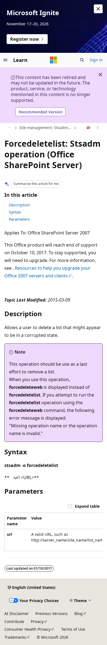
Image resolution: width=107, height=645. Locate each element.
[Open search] (82, 60)
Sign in (96, 59)
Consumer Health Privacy (27, 629)
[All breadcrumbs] (9, 128)
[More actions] (98, 128)
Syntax (15, 212)
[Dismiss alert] (98, 8)
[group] (53, 532)
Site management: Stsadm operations (45, 127)
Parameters (19, 219)
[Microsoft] (53, 60)
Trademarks (15, 637)
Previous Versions (51, 613)
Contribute (14, 621)
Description (19, 204)
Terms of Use (73, 629)
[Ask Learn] (88, 128)
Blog (78, 613)
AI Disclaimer (16, 613)
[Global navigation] (5, 60)
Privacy (37, 621)
